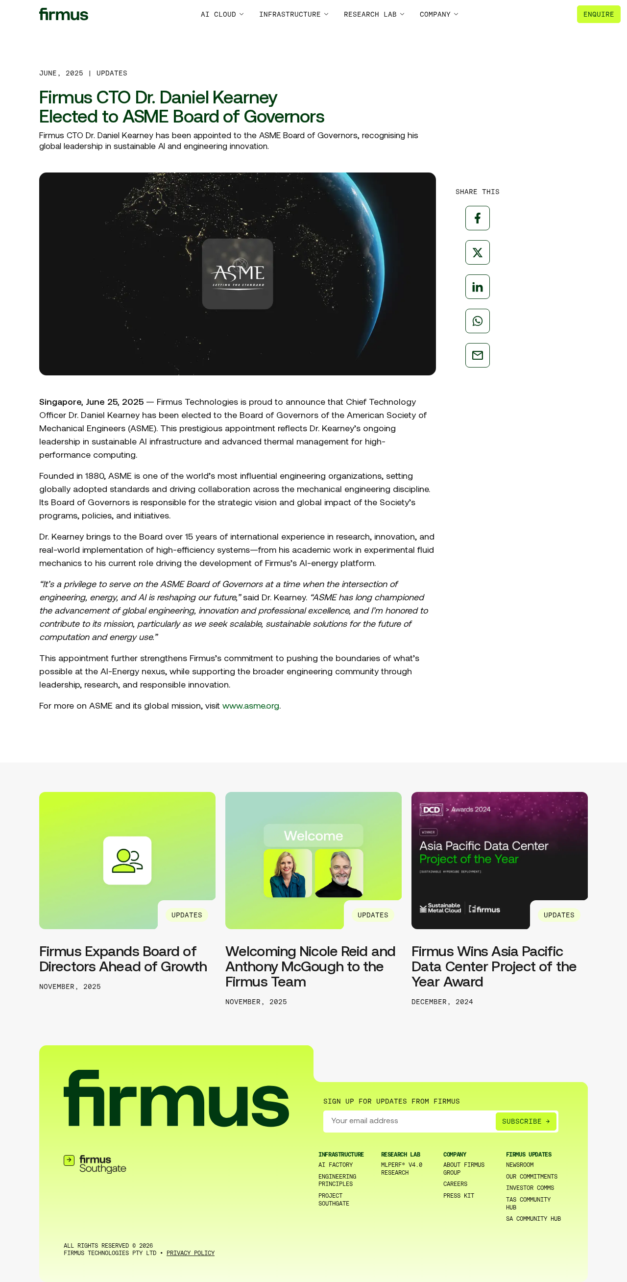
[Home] (63, 14)
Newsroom (519, 1164)
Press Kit (458, 1195)
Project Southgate (333, 1199)
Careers (455, 1184)
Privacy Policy (191, 1253)
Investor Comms (530, 1187)
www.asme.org (250, 706)
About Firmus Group (463, 1168)
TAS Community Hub (528, 1203)
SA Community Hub (533, 1218)
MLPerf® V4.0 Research (401, 1168)
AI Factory (335, 1164)
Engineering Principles (337, 1180)
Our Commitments (531, 1176)
